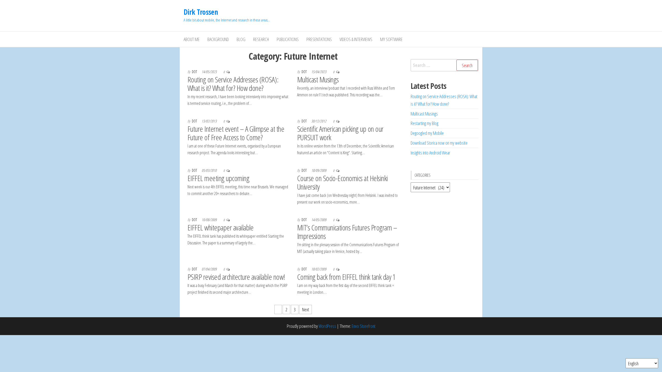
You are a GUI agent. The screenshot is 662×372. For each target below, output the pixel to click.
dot (195, 71)
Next (305, 309)
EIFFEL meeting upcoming (218, 178)
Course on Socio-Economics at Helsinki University (342, 182)
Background (218, 39)
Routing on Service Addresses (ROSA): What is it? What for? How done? (232, 83)
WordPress (327, 326)
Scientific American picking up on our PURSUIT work (340, 133)
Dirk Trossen (201, 12)
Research (261, 39)
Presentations (319, 39)
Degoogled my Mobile (427, 133)
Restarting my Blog (424, 123)
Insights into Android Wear (430, 153)
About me (192, 39)
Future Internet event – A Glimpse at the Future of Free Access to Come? (235, 133)
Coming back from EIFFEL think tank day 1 (346, 277)
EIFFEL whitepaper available (220, 227)
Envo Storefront (363, 326)
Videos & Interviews (356, 39)
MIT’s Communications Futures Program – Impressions (347, 231)
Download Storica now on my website (439, 143)
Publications (288, 39)
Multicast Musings (318, 79)
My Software (391, 39)
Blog (241, 39)
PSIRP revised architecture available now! (236, 277)
